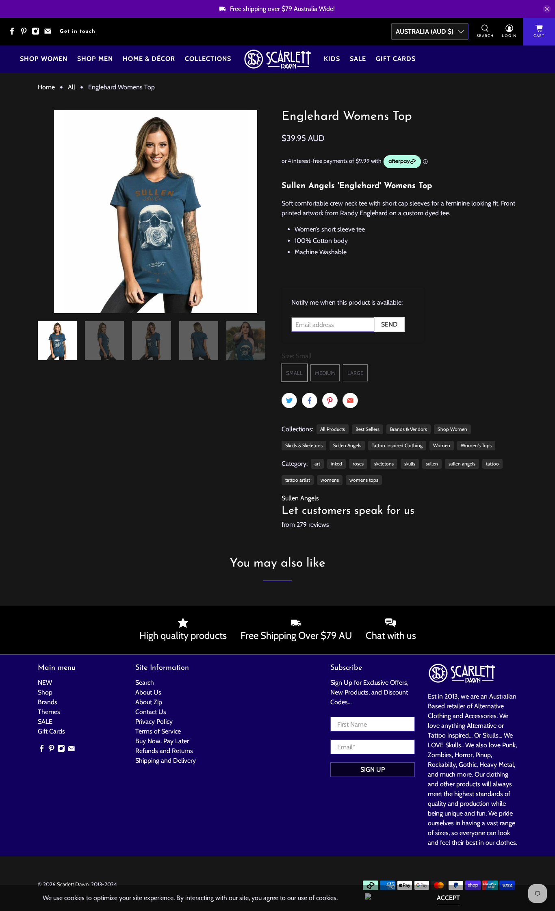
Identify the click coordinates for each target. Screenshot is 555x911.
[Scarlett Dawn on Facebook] (14, 33)
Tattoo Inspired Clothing (397, 445)
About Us (148, 692)
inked (336, 464)
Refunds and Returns (164, 751)
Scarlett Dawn (73, 884)
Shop (45, 692)
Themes (49, 712)
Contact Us (150, 712)
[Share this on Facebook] (309, 400)
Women (441, 445)
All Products (332, 429)
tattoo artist (297, 480)
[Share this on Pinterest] (330, 400)
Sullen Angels (347, 445)
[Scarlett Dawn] (277, 59)
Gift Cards (396, 59)
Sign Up (372, 769)
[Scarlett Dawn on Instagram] (37, 33)
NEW (45, 682)
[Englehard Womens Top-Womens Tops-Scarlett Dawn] (155, 211)
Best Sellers (367, 429)
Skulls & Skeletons (304, 445)
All (71, 87)
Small (294, 373)
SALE (45, 721)
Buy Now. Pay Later (162, 741)
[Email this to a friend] (350, 400)
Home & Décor (149, 59)
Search (144, 682)
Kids (332, 59)
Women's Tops (476, 445)
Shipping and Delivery (165, 760)
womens (330, 480)
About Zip (148, 702)
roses (358, 464)
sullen (432, 464)
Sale (358, 59)
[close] (547, 9)
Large (355, 373)
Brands (47, 702)
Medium (325, 373)
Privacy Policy (154, 721)
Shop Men (95, 59)
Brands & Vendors (408, 429)
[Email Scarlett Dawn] (50, 33)
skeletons (384, 464)
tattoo (492, 464)
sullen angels (462, 464)
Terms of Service (158, 731)
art (317, 464)
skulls (409, 464)
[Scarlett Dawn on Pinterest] (26, 33)
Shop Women (43, 59)
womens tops (363, 480)
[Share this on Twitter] (289, 400)
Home (46, 87)
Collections (208, 59)
